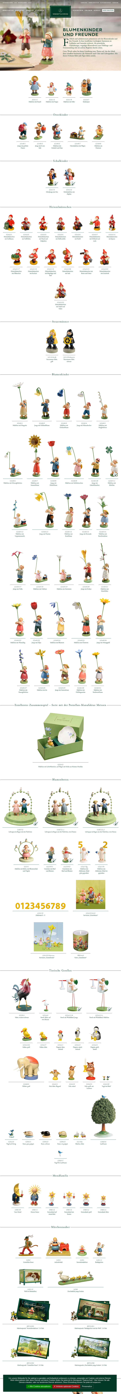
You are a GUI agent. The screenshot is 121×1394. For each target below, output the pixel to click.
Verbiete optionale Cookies (67, 1386)
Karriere (84, 2)
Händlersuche (94, 2)
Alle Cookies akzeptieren (40, 1386)
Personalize (87, 1386)
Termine (115, 2)
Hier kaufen (108, 10)
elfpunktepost (105, 2)
